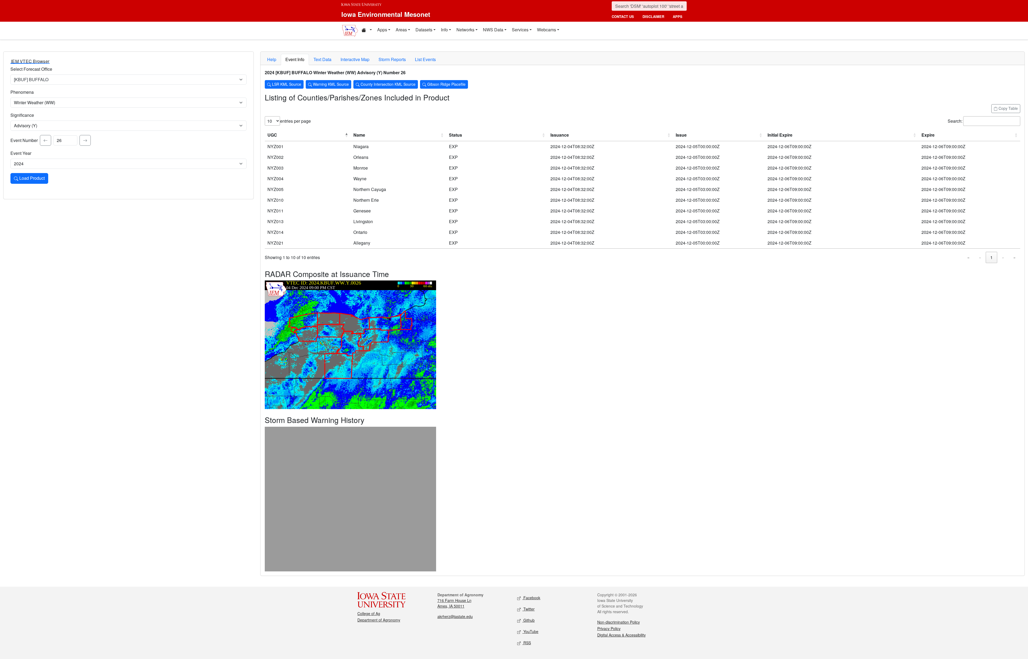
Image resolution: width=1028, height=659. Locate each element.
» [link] (1014, 257)
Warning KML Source (330, 84)
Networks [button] (465, 30)
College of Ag (368, 613)
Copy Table (1007, 108)
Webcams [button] (546, 30)
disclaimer (653, 16)
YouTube (530, 631)
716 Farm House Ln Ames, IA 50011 (454, 603)
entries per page (295, 121)
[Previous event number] (45, 140)
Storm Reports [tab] (392, 59)
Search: (955, 121)
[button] (366, 30)
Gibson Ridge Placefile (446, 84)
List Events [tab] (425, 59)
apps (677, 16)
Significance (22, 115)
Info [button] (444, 30)
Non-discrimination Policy (618, 622)
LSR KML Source (286, 84)
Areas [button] (401, 30)
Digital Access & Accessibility (621, 635)
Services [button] (520, 30)
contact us (623, 16)
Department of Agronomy (378, 620)
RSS (526, 642)
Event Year (20, 153)
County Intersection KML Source (387, 84)
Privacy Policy (609, 628)
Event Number (24, 140)
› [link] (1003, 257)
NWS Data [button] (493, 30)
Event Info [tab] (294, 59)
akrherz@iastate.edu (455, 616)
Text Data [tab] (322, 59)
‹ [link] (980, 257)
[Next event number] (85, 140)
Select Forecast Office (31, 69)
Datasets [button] (423, 30)
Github (528, 620)
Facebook (531, 597)
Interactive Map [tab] (355, 59)
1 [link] (991, 257)
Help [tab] (271, 59)
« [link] (968, 257)
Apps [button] (382, 30)
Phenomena (22, 92)
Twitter (528, 609)
